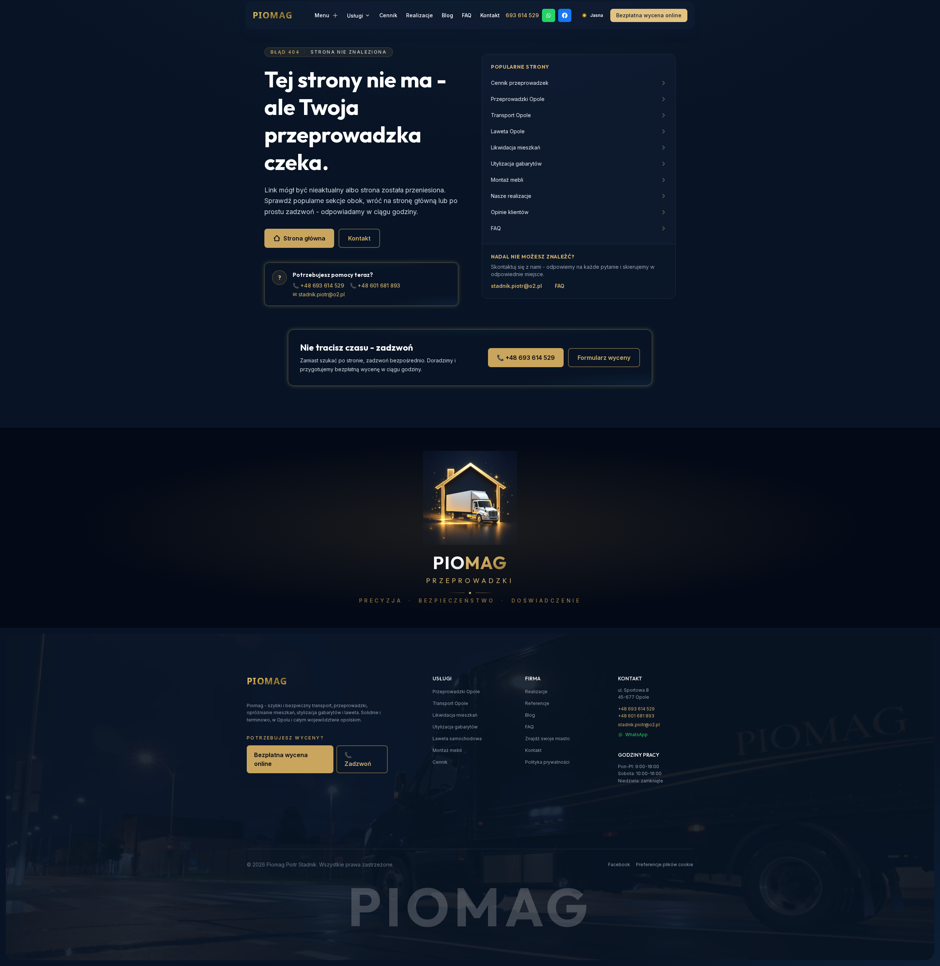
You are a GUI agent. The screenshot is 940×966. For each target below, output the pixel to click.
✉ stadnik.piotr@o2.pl (319, 294)
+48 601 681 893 (636, 716)
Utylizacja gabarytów (455, 727)
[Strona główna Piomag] (278, 681)
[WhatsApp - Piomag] (548, 15)
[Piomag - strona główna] (284, 15)
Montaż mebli (447, 750)
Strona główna (304, 238)
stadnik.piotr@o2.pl (516, 286)
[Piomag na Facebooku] (564, 15)
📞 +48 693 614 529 (318, 285)
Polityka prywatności (547, 762)
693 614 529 (522, 15)
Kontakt (490, 15)
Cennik (388, 15)
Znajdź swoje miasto (547, 738)
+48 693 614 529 (636, 709)
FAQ (466, 15)
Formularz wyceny (604, 357)
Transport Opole (450, 703)
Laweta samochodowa (457, 738)
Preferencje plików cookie (664, 864)
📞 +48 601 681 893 (375, 285)
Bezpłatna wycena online (281, 759)
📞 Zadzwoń (357, 759)
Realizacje (419, 15)
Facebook (619, 864)
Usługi (355, 15)
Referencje (537, 703)
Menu (322, 15)
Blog (447, 15)
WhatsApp (636, 734)
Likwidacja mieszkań (455, 715)
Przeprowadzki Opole (456, 691)
